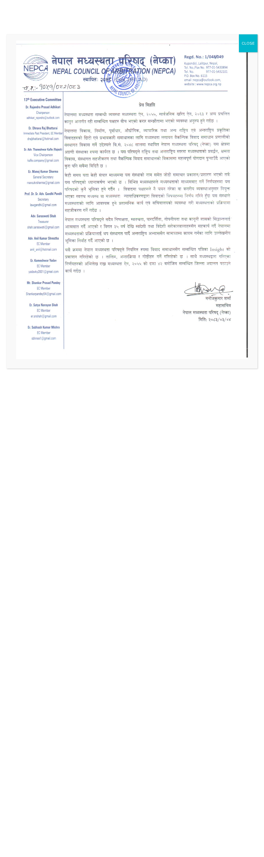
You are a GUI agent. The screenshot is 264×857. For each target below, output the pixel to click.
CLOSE (248, 43)
